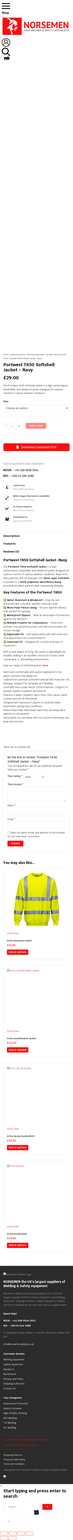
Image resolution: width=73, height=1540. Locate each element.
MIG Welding (10, 1418)
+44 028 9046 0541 (26, 470)
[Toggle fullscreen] (12, 1533)
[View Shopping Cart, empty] (5, 58)
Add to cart (36, 425)
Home (5, 354)
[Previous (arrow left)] (4, 1538)
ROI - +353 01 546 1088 (17, 1325)
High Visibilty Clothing (15, 1413)
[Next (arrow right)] (12, 1538)
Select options (17, 952)
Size (5, 401)
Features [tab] (9, 543)
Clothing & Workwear (35, 354)
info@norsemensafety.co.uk (18, 1344)
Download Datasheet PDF (39, 447)
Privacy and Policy (13, 1378)
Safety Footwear (12, 1408)
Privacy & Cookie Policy (14, 1459)
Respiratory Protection (15, 1403)
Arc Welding (9, 1427)
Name (11, 805)
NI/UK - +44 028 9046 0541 (19, 1320)
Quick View (13, 933)
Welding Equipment (13, 1359)
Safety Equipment (17, 354)
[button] (8, 1521)
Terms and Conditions (13, 1463)
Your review (15, 784)
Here (45, 665)
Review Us (8, 1369)
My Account (9, 1374)
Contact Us (9, 1388)
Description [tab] (11, 536)
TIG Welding (9, 1422)
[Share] (21, 1533)
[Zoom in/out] (4, 1533)
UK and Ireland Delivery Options (20, 1444)
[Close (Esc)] (29, 1533)
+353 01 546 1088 (22, 476)
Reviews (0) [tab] (11, 551)
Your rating (14, 775)
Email (11, 819)
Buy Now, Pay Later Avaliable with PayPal (25, 1439)
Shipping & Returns (24, 207)
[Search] (47, 1507)
